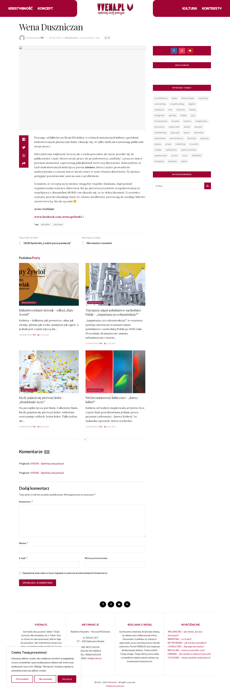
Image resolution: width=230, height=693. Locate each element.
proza (168, 144)
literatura (160, 127)
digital (192, 104)
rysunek (194, 144)
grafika (172, 115)
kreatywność (161, 121)
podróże (205, 138)
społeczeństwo (188, 150)
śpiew (184, 161)
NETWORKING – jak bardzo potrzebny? (187, 642)
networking (160, 132)
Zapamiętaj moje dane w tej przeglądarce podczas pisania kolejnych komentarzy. (65, 573)
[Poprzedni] (79, 439)
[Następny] (85, 439)
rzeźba (158, 150)
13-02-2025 (110, 343)
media (187, 127)
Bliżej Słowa (188, 98)
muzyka (198, 127)
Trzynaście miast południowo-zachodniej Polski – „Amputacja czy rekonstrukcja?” (113, 312)
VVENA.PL (197, 155)
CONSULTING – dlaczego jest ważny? (186, 646)
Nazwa (23, 543)
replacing (180, 144)
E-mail (23, 558)
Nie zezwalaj (45, 678)
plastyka (45, 224)
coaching (203, 98)
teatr (185, 155)
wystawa (58, 224)
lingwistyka (201, 121)
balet (174, 98)
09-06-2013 (55, 37)
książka (175, 121)
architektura (161, 98)
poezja (158, 144)
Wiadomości (71, 37)
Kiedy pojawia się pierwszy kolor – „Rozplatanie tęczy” (41, 400)
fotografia (160, 115)
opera (187, 132)
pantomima (160, 138)
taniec (174, 155)
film (170, 110)
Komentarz (26, 501)
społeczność (161, 155)
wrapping (159, 161)
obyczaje (175, 132)
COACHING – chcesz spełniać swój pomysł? (189, 657)
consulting (160, 104)
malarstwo (174, 127)
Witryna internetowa (96, 558)
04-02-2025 (44, 427)
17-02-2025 (44, 335)
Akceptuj (67, 678)
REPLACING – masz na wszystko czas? (186, 650)
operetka (198, 132)
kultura (187, 121)
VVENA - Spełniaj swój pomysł (47, 463)
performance (176, 138)
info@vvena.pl (95, 658)
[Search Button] (207, 186)
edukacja (159, 110)
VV (42, 37)
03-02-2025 (110, 427)
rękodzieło (171, 150)
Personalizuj (22, 678)
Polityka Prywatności (115, 686)
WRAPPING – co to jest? (180, 639)
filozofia (181, 110)
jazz (193, 115)
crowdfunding (177, 104)
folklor (192, 110)
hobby (184, 115)
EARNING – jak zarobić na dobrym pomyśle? (189, 654)
